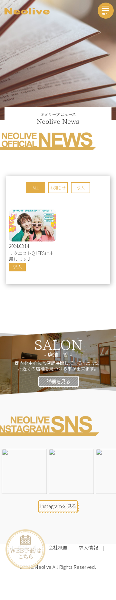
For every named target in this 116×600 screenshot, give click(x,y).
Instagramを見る (58, 506)
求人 (80, 188)
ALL (36, 188)
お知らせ (58, 188)
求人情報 (88, 547)
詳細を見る (58, 381)
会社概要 (58, 547)
